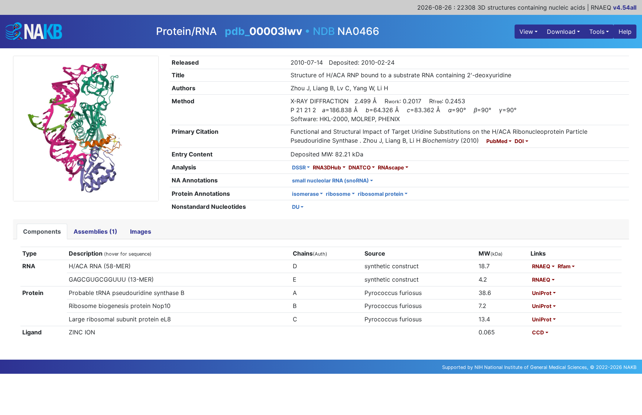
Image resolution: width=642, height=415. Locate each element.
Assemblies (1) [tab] (95, 231)
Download (561, 31)
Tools (596, 31)
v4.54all (624, 7)
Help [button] (625, 31)
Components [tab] (42, 231)
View (526, 31)
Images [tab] (140, 231)
